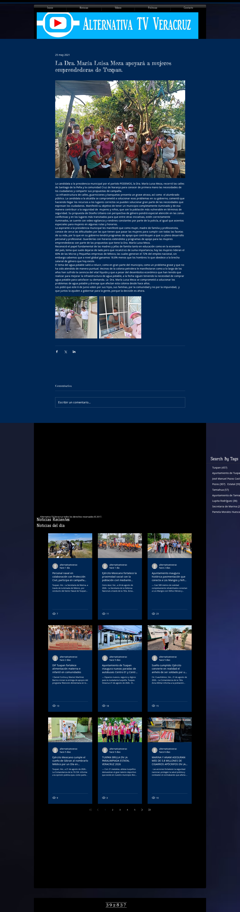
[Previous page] (98, 810)
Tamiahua (220, 489)
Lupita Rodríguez (224, 500)
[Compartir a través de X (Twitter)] (65, 351)
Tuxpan (219, 467)
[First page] (90, 810)
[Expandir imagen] (76, 317)
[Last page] (149, 810)
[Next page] (142, 810)
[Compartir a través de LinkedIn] (74, 351)
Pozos (218, 484)
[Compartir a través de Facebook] (57, 351)
